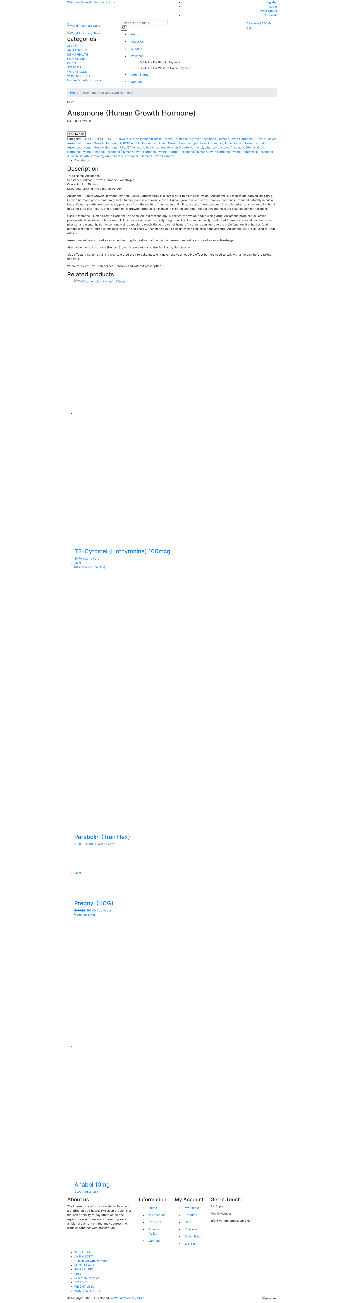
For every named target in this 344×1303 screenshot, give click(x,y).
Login (273, 6)
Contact (136, 81)
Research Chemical (87, 1278)
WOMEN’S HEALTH (80, 76)
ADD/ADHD (75, 46)
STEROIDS (74, 67)
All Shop (136, 49)
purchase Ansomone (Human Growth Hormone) (226, 143)
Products (155, 1222)
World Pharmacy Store (129, 1298)
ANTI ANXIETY (77, 50)
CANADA (260, 139)
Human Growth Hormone (84, 80)
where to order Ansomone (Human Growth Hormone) (194, 151)
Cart (188, 1222)
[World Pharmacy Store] (84, 25)
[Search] (124, 28)
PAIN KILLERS (76, 59)
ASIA (107, 139)
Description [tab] (82, 160)
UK (122, 147)
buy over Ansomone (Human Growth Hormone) (221, 139)
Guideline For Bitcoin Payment (160, 62)
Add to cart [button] (91, 558)
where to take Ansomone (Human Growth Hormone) (140, 156)
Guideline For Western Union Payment (165, 68)
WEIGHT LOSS (77, 71)
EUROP (125, 143)
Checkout (270, 15)
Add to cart (76, 134)
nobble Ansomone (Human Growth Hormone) (162, 143)
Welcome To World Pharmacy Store (91, 2)
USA (129, 147)
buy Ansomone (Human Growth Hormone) (158, 139)
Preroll (71, 63)
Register (271, 2)
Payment (137, 56)
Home (135, 34)
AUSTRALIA (120, 139)
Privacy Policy (154, 1231)
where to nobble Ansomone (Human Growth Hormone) (119, 151)
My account (157, 1215)
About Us (137, 41)
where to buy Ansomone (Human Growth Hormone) (168, 147)
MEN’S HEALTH (77, 54)
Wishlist (190, 1243)
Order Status (268, 11)
